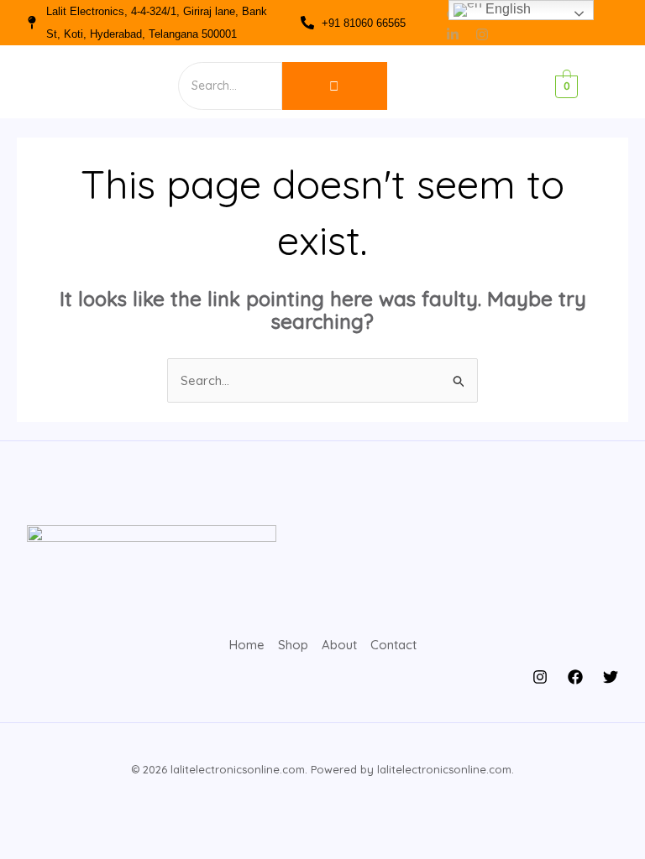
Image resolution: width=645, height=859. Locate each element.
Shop (293, 645)
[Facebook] (575, 677)
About (339, 645)
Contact (393, 645)
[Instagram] (540, 677)
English (506, 9)
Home (247, 645)
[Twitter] (610, 677)
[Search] (334, 86)
